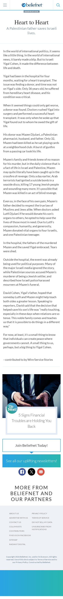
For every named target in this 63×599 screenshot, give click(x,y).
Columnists (15, 526)
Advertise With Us (18, 518)
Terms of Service (40, 518)
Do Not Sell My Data (42, 522)
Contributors (16, 531)
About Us (14, 513)
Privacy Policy (39, 513)
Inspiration (31, 11)
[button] (58, 5)
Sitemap (13, 540)
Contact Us (15, 522)
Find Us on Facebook (20, 535)
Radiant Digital (17, 544)
